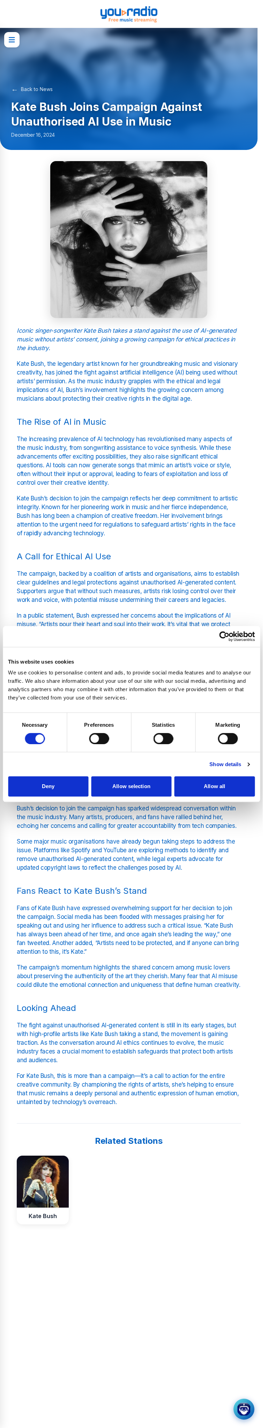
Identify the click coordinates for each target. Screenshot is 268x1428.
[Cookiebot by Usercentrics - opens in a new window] (224, 636)
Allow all (214, 786)
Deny (48, 786)
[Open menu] (12, 39)
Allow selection (131, 786)
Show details (225, 764)
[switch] (99, 738)
